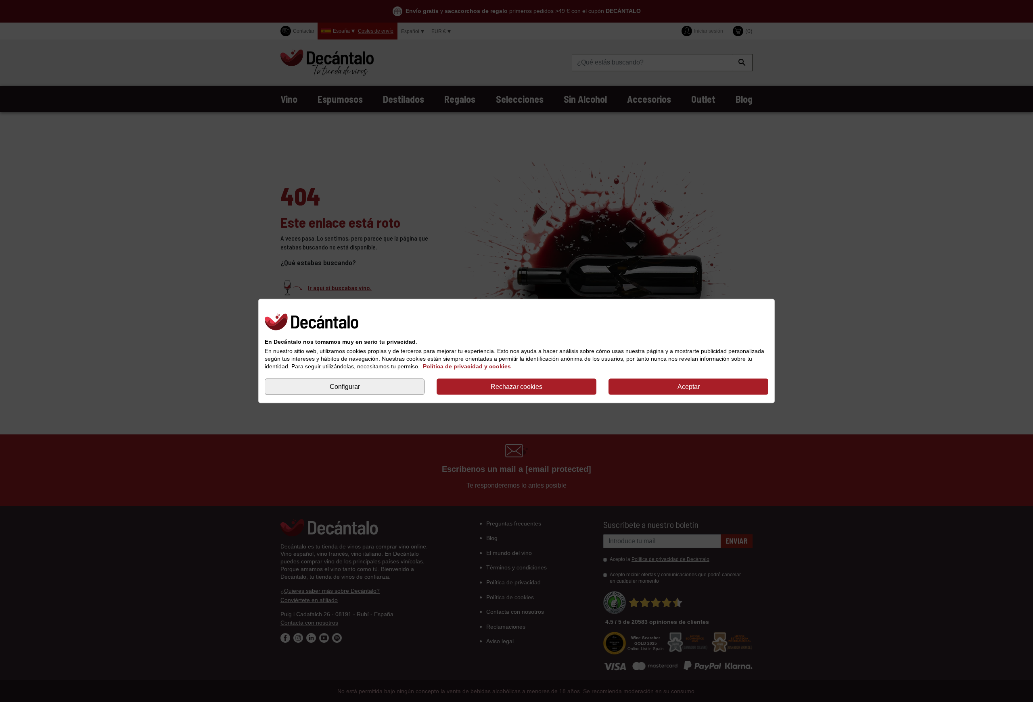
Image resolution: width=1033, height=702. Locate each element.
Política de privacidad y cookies (467, 366)
